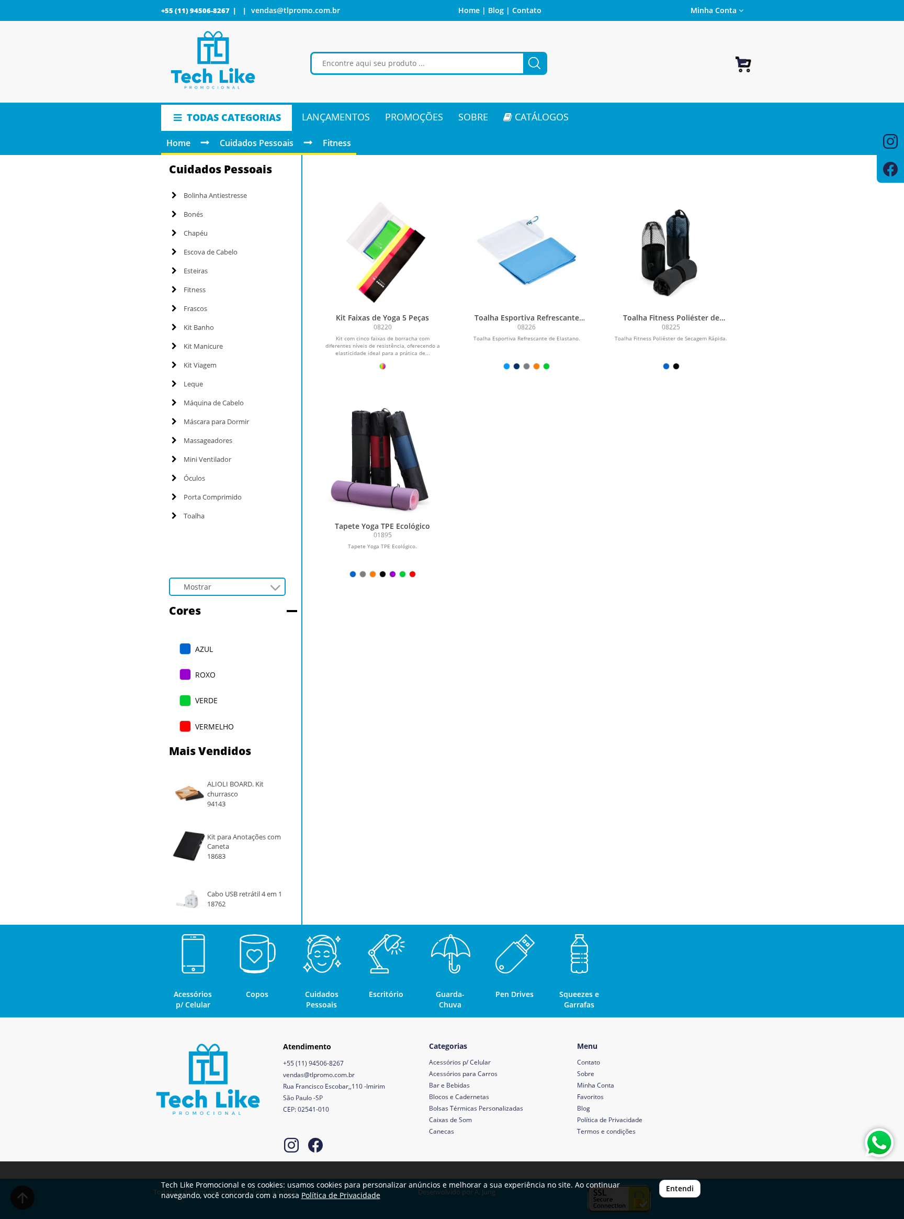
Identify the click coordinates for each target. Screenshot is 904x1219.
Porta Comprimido (213, 497)
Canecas (441, 1131)
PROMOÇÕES (414, 116)
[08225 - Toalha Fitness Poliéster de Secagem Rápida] (671, 250)
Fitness (337, 143)
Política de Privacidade (609, 1119)
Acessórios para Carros (463, 1073)
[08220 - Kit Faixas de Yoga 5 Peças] (382, 250)
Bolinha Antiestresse (215, 195)
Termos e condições (606, 1131)
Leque (193, 384)
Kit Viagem (200, 365)
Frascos (195, 308)
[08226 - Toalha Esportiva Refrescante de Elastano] (526, 250)
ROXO (205, 675)
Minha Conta (595, 1085)
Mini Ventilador (207, 459)
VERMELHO (214, 727)
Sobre (585, 1073)
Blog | (499, 10)
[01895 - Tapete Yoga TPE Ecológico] (382, 458)
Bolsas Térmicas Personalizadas (476, 1108)
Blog (583, 1108)
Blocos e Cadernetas (459, 1096)
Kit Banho (199, 327)
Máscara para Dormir (216, 421)
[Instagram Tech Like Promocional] (291, 1146)
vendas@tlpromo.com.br (295, 10)
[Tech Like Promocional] (213, 60)
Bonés (193, 214)
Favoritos (590, 1096)
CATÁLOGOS (540, 116)
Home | (472, 10)
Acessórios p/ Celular (460, 1062)
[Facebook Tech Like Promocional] (315, 1146)
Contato (526, 10)
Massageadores (208, 440)
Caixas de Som (450, 1119)
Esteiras (196, 270)
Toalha (194, 515)
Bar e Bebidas (449, 1085)
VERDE (206, 700)
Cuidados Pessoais (256, 143)
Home (178, 143)
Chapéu (196, 233)
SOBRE (473, 116)
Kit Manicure (203, 346)
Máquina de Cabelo (214, 402)
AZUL (204, 649)
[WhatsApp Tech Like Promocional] (879, 1142)
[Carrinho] (743, 60)
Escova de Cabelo (211, 252)
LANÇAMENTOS (336, 116)
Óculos (194, 478)
